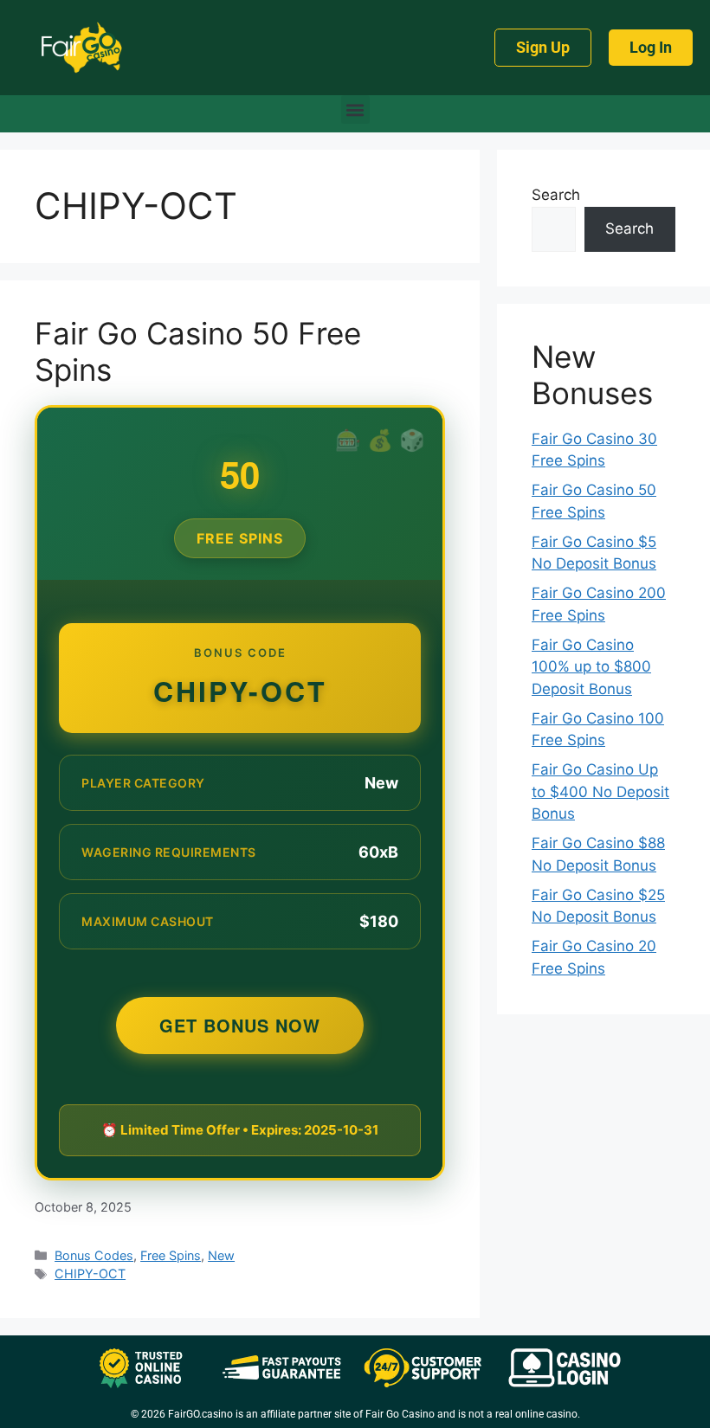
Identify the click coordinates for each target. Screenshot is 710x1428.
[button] (355, 109)
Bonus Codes (94, 1255)
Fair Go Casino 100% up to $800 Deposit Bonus (591, 667)
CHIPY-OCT (90, 1273)
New (221, 1255)
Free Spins (170, 1255)
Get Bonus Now (239, 1025)
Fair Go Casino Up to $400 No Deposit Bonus (600, 791)
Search (556, 194)
